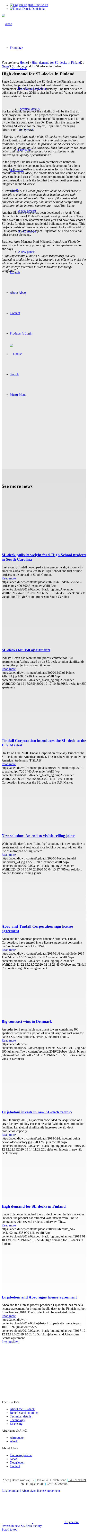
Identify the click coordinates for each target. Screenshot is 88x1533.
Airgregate (17, 1437)
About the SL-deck (22, 1409)
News (13, 1459)
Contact (15, 1466)
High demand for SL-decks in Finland (34, 1206)
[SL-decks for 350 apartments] (44, 642)
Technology (17, 1420)
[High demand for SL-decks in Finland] (44, 1198)
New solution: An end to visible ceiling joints (38, 836)
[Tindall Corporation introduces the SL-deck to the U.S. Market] (44, 732)
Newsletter (17, 1462)
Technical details (20, 1416)
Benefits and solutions (24, 1412)
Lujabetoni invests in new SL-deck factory (37, 1112)
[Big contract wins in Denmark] (44, 1013)
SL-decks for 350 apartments (26, 650)
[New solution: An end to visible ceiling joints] (44, 827)
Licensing (16, 1423)
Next (16, 1341)
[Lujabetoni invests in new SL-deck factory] (44, 1104)
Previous (7, 1341)
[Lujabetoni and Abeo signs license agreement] (44, 1289)
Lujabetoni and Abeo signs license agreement (39, 1297)
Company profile (21, 1455)
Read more (9, 578)
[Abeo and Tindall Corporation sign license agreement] (44, 918)
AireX (14, 1441)
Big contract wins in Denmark (27, 1021)
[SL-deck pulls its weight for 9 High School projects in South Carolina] (44, 547)
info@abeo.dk (35, 1483)
